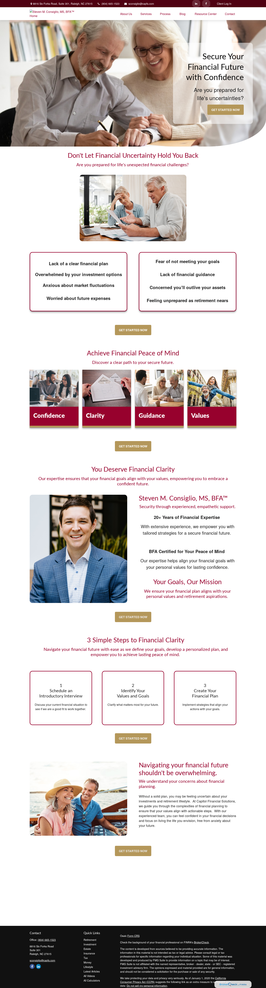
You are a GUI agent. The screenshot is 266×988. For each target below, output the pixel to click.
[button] (126, 13)
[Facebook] (206, 3)
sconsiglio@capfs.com (141, 3)
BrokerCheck (201, 942)
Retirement (90, 940)
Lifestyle (88, 967)
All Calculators (92, 980)
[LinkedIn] (196, 3)
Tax (86, 958)
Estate (87, 949)
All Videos (89, 976)
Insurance (89, 953)
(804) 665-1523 (110, 3)
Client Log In (224, 3)
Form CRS (133, 936)
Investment (90, 944)
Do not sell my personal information (147, 985)
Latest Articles (92, 971)
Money (87, 962)
